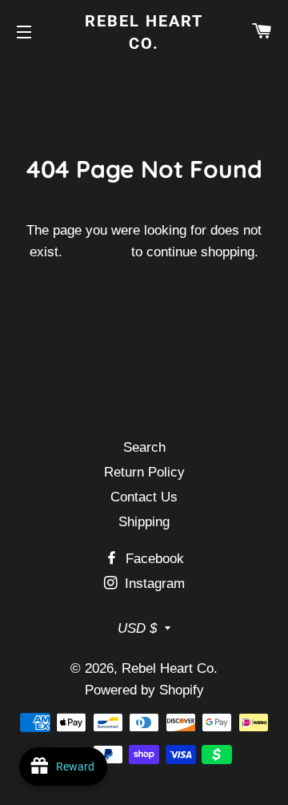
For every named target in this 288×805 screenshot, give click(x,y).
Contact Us (144, 497)
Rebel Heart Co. (144, 32)
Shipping (144, 521)
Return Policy (144, 472)
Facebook (153, 558)
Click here (96, 252)
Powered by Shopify (144, 690)
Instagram (153, 583)
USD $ (137, 628)
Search (144, 447)
